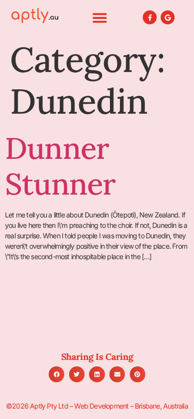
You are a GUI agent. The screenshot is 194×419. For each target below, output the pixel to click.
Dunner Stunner (60, 166)
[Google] (168, 17)
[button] (99, 17)
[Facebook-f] (150, 17)
